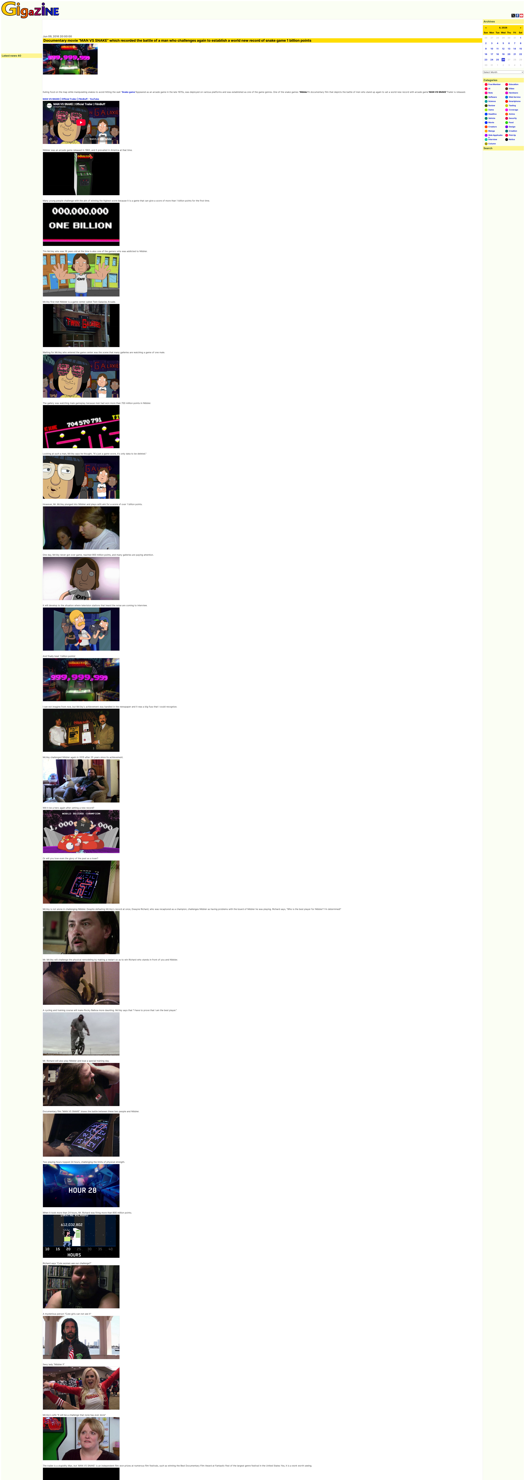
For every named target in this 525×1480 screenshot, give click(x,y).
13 (509, 48)
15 (520, 48)
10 (492, 48)
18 (497, 54)
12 (503, 48)
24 (491, 59)
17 (492, 54)
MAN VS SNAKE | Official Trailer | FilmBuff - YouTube (71, 99)
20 (509, 54)
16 (486, 54)
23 (486, 59)
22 (520, 54)
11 (497, 48)
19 (503, 54)
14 (514, 48)
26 (503, 59)
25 (497, 59)
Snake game (128, 92)
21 (515, 54)
